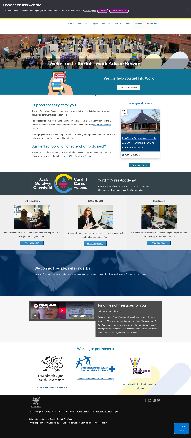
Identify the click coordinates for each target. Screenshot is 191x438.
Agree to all (103, 11)
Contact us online (128, 87)
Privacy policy (52, 423)
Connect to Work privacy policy (77, 423)
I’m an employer (95, 243)
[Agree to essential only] (188, 9)
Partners (117, 24)
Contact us (139, 24)
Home (71, 24)
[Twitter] (158, 399)
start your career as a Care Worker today (125, 190)
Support (94, 24)
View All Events (139, 165)
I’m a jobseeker (31, 243)
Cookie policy (90, 11)
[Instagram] (149, 399)
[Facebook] (145, 399)
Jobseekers (82, 24)
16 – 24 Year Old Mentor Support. (77, 156)
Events (128, 24)
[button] (181, 428)
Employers (105, 24)
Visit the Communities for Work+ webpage (95, 379)
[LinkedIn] (154, 399)
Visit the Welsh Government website (51, 387)
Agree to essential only (119, 11)
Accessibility (101, 423)
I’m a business (158, 243)
